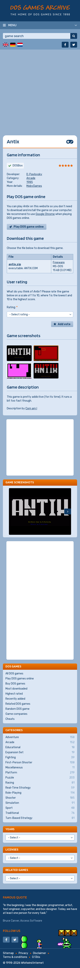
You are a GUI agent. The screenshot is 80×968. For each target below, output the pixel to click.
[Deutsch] (13, 45)
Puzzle (40, 777)
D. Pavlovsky (34, 174)
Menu (12, 25)
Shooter (40, 797)
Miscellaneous (40, 767)
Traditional (40, 813)
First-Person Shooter (40, 762)
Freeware (59, 262)
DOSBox (18, 165)
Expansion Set (40, 752)
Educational (40, 747)
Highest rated (14, 693)
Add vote (64, 324)
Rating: (12, 307)
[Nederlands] (20, 45)
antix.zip (15, 264)
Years (9, 829)
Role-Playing (40, 792)
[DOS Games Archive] (40, 10)
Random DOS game (17, 709)
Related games (16, 870)
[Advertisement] (40, 90)
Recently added (15, 698)
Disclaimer (39, 953)
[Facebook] (65, 45)
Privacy (23, 953)
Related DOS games (17, 703)
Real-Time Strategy (40, 787)
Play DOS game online (29, 226)
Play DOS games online (19, 678)
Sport (40, 808)
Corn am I (31, 408)
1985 (29, 182)
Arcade (30, 178)
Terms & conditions (15, 957)
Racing (40, 782)
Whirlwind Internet (32, 963)
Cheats (10, 719)
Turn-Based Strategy (40, 818)
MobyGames (34, 186)
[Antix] (19, 353)
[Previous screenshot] (12, 511)
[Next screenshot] (67, 511)
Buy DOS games (15, 683)
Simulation (40, 802)
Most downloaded (16, 688)
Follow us (11, 931)
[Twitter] (73, 45)
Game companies (16, 714)
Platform (40, 772)
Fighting (40, 757)
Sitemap (8, 953)
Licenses (11, 849)
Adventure (40, 737)
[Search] (73, 36)
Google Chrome (45, 214)
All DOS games (14, 673)
